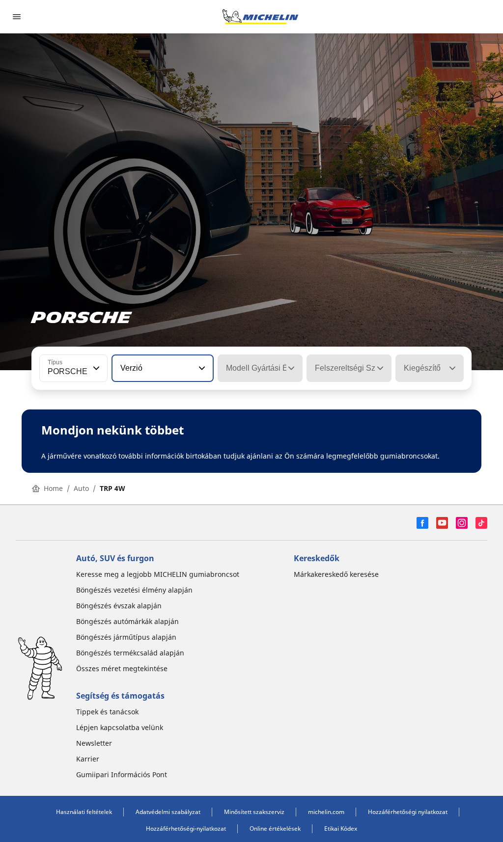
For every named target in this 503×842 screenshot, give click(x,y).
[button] (95, 368)
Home (53, 488)
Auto (81, 488)
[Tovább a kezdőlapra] (260, 17)
